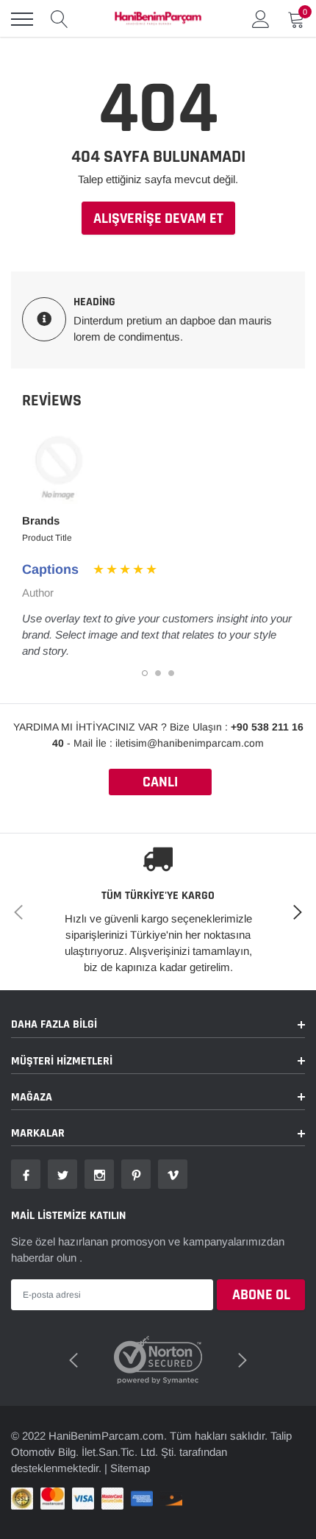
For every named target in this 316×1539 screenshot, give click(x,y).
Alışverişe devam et (158, 218)
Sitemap (130, 1468)
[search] (59, 19)
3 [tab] (171, 673)
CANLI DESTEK (160, 783)
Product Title (47, 538)
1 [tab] (145, 673)
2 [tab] (158, 673)
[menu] (22, 19)
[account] (261, 19)
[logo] (158, 19)
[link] (25, 1174)
